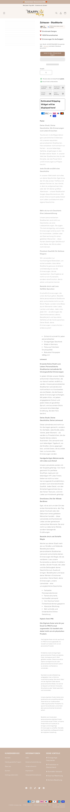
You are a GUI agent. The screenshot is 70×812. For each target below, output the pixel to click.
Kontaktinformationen (59, 807)
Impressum (29, 770)
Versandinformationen (33, 775)
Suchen (7, 770)
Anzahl (42, 69)
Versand (46, 46)
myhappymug (17, 805)
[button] (52, 60)
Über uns (8, 766)
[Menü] (4, 13)
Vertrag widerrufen (11, 775)
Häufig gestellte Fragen (13, 762)
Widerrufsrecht (31, 766)
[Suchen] (56, 13)
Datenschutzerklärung (33, 762)
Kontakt (7, 758)
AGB (27, 758)
